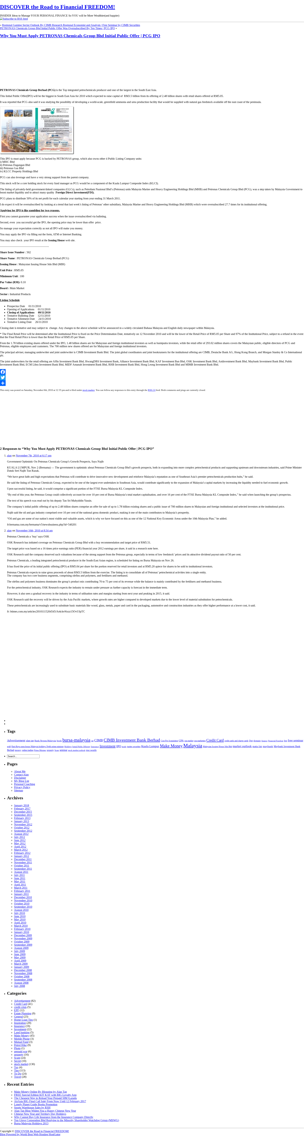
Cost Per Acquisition (169, 740)
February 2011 (22, 890)
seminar (63, 750)
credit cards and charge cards (236, 740)
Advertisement (16, 740)
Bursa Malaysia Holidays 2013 (31, 1123)
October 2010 (21, 903)
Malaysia (192, 745)
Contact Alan (21, 774)
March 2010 (21, 925)
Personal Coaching (24, 784)
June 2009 (20, 954)
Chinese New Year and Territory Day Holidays (40, 1113)
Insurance (95, 747)
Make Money (171, 746)
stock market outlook (76, 750)
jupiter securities (134, 746)
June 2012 (20, 840)
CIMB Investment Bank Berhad (132, 740)
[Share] (152, 383)
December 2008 (23, 970)
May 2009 (20, 957)
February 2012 (22, 852)
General (18, 1016)
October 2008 (21, 976)
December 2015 (23, 811)
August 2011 (21, 871)
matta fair (257, 746)
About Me (20, 771)
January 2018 (21, 805)
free (285, 740)
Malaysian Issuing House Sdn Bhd (217, 746)
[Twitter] (152, 377)
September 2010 (23, 906)
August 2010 (21, 909)
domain (257, 740)
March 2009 (21, 963)
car (92, 740)
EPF (16, 1010)
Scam (57, 750)
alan (9, 455)
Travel (17, 1076)
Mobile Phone (22, 1038)
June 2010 (20, 916)
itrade (124, 747)
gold (9, 746)
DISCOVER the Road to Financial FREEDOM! (57, 7)
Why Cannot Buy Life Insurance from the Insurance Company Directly (53, 1117)
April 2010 (20, 922)
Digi (251, 740)
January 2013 (21, 821)
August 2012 (21, 833)
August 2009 (21, 947)
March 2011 (20, 887)
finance (264, 741)
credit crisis (20, 1007)
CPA (181, 740)
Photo (17, 1048)
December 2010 (23, 897)
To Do (17, 1073)
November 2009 (23, 938)
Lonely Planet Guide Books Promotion (35, 1104)
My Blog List (21, 780)
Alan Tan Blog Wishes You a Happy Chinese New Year (45, 1110)
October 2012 (21, 827)
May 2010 (20, 919)
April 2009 (20, 960)
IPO (118, 746)
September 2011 (23, 868)
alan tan (30, 740)
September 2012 (23, 830)
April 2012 (20, 846)
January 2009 (21, 966)
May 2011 (19, 881)
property (50, 750)
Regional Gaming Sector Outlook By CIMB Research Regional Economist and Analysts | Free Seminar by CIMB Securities (71, 25)
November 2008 (23, 973)
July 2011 (19, 875)
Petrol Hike (20, 1045)
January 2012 (21, 856)
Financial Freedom (275, 741)
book (59, 740)
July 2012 (19, 837)
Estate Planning (22, 1013)
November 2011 (23, 862)
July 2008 (19, 985)
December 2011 (23, 859)
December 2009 (23, 935)
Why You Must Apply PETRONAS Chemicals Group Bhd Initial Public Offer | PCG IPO (80, 35)
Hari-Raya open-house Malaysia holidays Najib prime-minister (37, 746)
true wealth (91, 750)
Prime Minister (40, 750)
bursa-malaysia (76, 739)
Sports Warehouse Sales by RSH (32, 1107)
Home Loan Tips (23, 1019)
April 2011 (20, 884)
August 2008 (21, 982)
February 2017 (22, 808)
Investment (108, 746)
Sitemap (18, 790)
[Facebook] (152, 372)
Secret (17, 1060)
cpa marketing (200, 740)
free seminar (295, 740)
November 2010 (23, 900)
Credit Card (215, 740)
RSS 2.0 (152, 390)
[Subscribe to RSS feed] (14, 18)
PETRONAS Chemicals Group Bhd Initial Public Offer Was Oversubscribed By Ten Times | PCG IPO (57, 28)
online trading (27, 750)
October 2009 (21, 941)
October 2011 (21, 865)
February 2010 (22, 928)
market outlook (242, 746)
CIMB (98, 740)
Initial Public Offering (81, 747)
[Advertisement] (22, 64)
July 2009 (19, 951)
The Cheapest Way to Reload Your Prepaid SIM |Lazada (45, 1098)
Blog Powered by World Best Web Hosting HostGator (30, 1134)
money (18, 750)
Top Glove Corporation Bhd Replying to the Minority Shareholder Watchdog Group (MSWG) (66, 1120)
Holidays (68, 747)
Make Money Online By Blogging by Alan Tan (40, 1091)
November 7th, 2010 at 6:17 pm (33, 455)
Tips (16, 1070)
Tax (16, 1067)
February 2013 (22, 818)
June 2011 (19, 878)
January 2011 (21, 894)
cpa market (188, 740)
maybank (268, 746)
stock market (89, 390)
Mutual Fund (21, 1041)
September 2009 (23, 944)
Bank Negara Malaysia (45, 740)
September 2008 (23, 979)
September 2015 (23, 814)
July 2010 (19, 913)
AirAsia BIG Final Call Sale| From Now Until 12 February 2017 (50, 1101)
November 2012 (23, 824)
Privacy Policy (22, 787)
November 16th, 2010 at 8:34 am (34, 530)
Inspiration (20, 1022)
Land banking (22, 1032)
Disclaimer (20, 777)
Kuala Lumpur (150, 746)
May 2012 (20, 843)
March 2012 (21, 849)
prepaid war (20, 1051)
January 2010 (21, 932)
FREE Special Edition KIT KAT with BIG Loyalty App (45, 1094)
